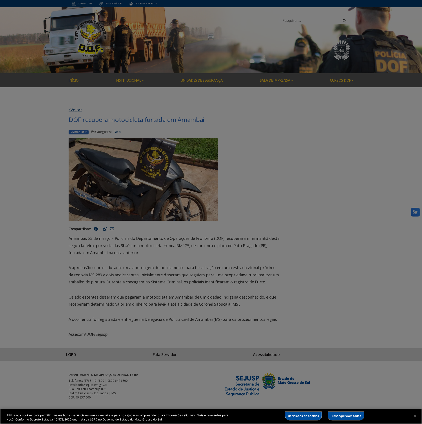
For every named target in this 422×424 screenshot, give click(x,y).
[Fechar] (415, 416)
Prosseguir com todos (346, 416)
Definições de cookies (303, 416)
